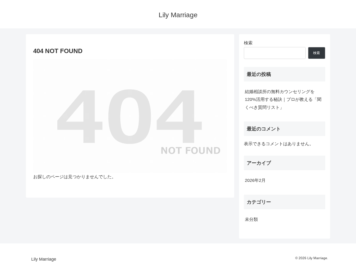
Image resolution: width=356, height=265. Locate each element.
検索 (248, 42)
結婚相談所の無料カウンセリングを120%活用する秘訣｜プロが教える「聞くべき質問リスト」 (283, 99)
